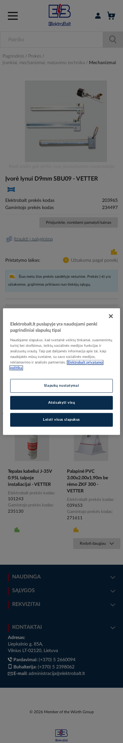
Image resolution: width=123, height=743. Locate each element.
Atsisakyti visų (61, 402)
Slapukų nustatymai (61, 385)
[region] (61, 371)
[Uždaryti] (111, 316)
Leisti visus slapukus (61, 419)
